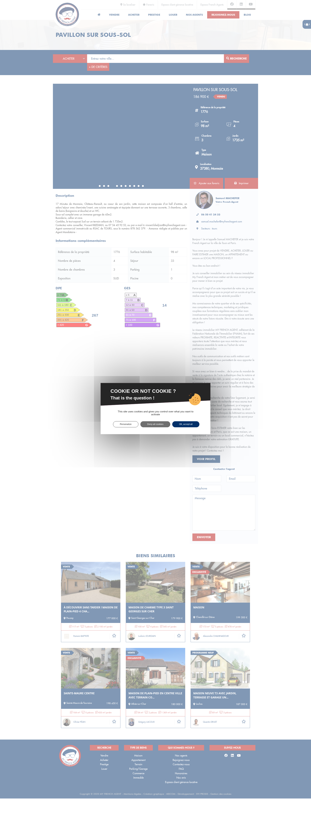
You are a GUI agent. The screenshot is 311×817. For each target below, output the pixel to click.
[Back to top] (301, 801)
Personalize (126, 424)
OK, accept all (186, 424)
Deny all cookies (155, 424)
